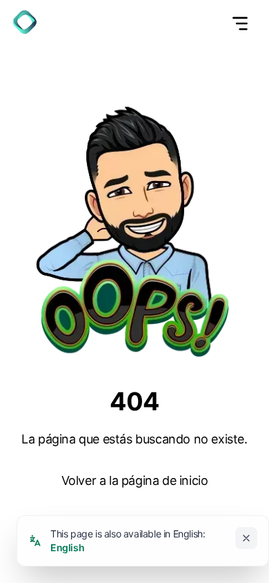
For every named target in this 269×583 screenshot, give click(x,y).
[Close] (246, 538)
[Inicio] (25, 22)
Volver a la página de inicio (134, 480)
